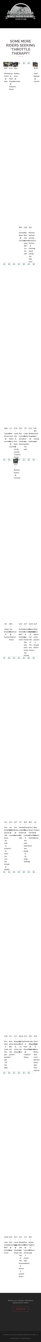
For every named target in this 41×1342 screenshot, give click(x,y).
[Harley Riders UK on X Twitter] (5, 1324)
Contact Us (20, 1309)
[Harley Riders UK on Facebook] (9, 1324)
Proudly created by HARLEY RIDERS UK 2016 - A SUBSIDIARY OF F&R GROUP (20, 1336)
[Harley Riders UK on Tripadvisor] (13, 1324)
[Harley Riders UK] (20, 11)
